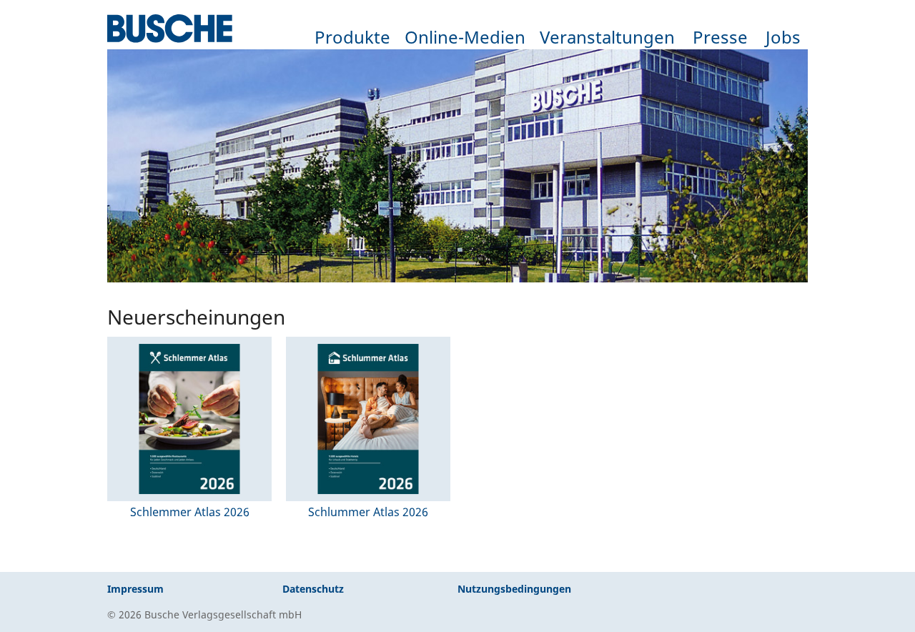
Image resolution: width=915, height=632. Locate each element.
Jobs (783, 37)
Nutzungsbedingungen (514, 589)
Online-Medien (465, 37)
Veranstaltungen (607, 37)
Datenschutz (313, 589)
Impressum (135, 589)
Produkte (352, 37)
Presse (720, 37)
